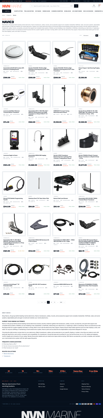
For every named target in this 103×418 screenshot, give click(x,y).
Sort (81, 35)
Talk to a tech (97, 1)
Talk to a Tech (41, 386)
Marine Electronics (9, 353)
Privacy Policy (85, 391)
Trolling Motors (29, 11)
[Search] (76, 6)
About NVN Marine (75, 1)
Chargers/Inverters (57, 11)
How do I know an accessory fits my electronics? (16, 346)
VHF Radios (38, 11)
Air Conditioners (77, 11)
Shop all (7, 11)
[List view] (99, 35)
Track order (86, 1)
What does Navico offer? (10, 344)
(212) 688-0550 (64, 1)
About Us (62, 384)
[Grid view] (96, 35)
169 (61, 302)
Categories (8, 15)
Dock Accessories (88, 11)
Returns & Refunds (86, 386)
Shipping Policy (85, 384)
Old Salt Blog (41, 384)
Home (3, 15)
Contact (62, 386)
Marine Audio (46, 11)
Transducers (7, 356)
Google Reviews (64, 389)
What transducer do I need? (10, 348)
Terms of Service (86, 389)
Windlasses (67, 11)
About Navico (6, 312)
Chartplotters (18, 11)
